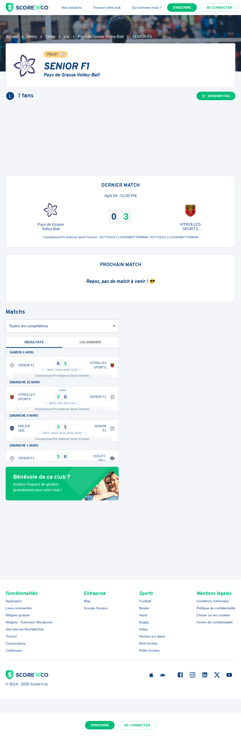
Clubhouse (14, 650)
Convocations (16, 643)
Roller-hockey (149, 650)
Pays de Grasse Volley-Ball (101, 37)
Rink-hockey (148, 643)
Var (66, 37)
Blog (87, 601)
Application (14, 601)
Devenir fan (219, 96)
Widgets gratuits (18, 615)
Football (145, 601)
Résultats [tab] (34, 342)
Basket (144, 608)
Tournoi (11, 636)
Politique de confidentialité (216, 608)
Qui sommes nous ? (147, 7)
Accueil (12, 37)
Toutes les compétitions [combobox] (28, 326)
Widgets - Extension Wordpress (29, 622)
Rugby (144, 622)
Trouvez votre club (106, 7)
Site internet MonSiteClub (25, 629)
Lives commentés (19, 608)
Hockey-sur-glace (152, 636)
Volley (32, 37)
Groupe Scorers (96, 608)
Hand (143, 615)
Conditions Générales (213, 601)
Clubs (50, 37)
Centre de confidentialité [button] (215, 622)
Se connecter (219, 7)
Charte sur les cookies (213, 615)
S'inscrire (182, 7)
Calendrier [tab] (90, 342)
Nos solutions (72, 7)
